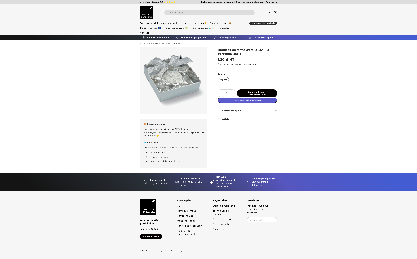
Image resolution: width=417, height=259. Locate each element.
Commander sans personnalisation (257, 93)
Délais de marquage (224, 206)
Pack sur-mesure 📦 (220, 23)
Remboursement (186, 211)
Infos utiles (223, 28)
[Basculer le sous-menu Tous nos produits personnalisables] (181, 23)
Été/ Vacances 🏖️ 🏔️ (204, 28)
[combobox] (209, 12)
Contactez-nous (151, 236)
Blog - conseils (221, 224)
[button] (275, 12)
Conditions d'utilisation (189, 226)
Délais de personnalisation (249, 2)
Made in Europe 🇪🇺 (150, 28)
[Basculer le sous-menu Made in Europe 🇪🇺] (162, 28)
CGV (179, 206)
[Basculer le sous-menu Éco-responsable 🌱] (189, 28)
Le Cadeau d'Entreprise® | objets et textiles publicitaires (168, 251)
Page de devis (220, 229)
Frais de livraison (226, 64)
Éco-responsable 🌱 (177, 28)
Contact (144, 32)
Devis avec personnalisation (247, 100)
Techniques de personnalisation (217, 2)
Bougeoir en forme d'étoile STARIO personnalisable (165, 43)
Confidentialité (185, 216)
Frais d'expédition (222, 219)
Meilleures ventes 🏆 (195, 23)
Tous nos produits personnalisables (159, 23)
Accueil (143, 43)
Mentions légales (186, 221)
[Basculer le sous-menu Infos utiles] (231, 28)
